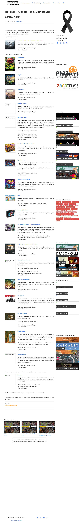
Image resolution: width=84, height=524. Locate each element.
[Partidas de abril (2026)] (67, 311)
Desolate (66, 203)
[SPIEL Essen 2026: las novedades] (67, 123)
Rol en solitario (46, 3)
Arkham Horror (75, 202)
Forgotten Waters (68, 212)
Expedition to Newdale (61, 207)
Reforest (58, 220)
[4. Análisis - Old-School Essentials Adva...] (67, 267)
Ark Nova (58, 215)
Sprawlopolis (65, 202)
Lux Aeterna (75, 205)
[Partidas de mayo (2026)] (67, 298)
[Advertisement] (29, 414)
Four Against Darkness (61, 205)
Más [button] (59, 3)
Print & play (59, 202)
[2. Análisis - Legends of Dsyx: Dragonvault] (67, 254)
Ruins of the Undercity (71, 207)
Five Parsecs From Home (61, 210)
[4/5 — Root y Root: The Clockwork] (67, 353)
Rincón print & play (36, 3)
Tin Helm (74, 212)
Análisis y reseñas (25, 3)
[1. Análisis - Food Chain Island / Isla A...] (67, 247)
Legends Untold (72, 203)
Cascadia (72, 214)
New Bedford (59, 214)
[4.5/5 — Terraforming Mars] (67, 339)
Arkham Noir (70, 210)
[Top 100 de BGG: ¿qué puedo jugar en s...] (67, 156)
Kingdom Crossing (74, 219)
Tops (54, 3)
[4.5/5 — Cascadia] (67, 346)
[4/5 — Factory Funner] (67, 359)
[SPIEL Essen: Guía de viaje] (67, 176)
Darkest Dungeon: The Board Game (63, 208)
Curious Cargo (74, 208)
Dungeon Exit (67, 219)
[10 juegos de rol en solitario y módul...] (67, 116)
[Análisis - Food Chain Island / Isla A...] (67, 169)
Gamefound (8, 405)
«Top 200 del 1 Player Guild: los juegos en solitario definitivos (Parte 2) (29, 439)
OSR (62, 203)
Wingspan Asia (59, 217)
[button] (63, 3)
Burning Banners (60, 219)
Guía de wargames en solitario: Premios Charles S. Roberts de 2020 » (29, 441)
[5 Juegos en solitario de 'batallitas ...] (67, 136)
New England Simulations (66, 215)
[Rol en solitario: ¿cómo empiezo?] (67, 129)
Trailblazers (75, 215)
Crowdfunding (18, 21)
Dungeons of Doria (67, 217)
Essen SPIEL (69, 205)
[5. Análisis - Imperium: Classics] (67, 273)
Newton (58, 203)
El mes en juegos (60, 212)
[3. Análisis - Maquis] (67, 260)
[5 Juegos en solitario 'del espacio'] (67, 162)
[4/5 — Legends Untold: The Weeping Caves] (67, 366)
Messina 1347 (65, 214)
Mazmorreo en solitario (16, 520)
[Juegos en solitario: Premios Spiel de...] (67, 304)
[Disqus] (29, 462)
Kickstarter (14, 405)
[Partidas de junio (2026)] (67, 149)
